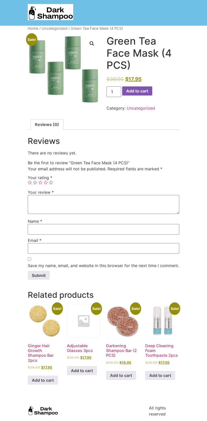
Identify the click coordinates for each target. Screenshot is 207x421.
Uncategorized (54, 28)
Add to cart (137, 90)
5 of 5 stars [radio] (51, 182)
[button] (91, 43)
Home (33, 28)
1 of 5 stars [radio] (30, 182)
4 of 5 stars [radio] (46, 182)
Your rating (40, 178)
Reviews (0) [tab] (47, 124)
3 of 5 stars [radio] (40, 182)
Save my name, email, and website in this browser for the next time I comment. (103, 266)
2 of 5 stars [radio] (35, 182)
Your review (41, 192)
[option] (179, 417)
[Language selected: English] (187, 416)
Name (35, 221)
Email (34, 240)
